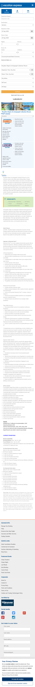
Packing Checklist (5, 536)
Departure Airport (6, 16)
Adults (3, 50)
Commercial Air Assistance (8, 547)
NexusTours (4, 552)
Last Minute (4, 565)
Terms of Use (4, 590)
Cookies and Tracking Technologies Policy (12, 593)
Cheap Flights (4, 562)
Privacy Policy (4, 585)
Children (20, 50)
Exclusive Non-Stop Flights (8, 531)
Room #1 (3, 48)
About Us (3, 580)
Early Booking (4, 567)
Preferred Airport (8, 652)
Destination (4, 22)
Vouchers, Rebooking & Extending (9, 549)
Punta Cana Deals (5, 572)
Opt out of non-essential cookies (17, 683)
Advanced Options (5, 60)
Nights (3, 41)
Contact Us (4, 583)
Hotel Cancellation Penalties (8, 544)
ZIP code (6, 646)
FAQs (2, 528)
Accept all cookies (17, 679)
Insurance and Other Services (8, 534)
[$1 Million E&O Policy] (7, 602)
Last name (7, 633)
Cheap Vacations (5, 559)
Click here (5, 428)
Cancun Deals (4, 570)
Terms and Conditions (6, 588)
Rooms (19, 41)
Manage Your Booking (6, 526)
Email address (8, 639)
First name (7, 626)
